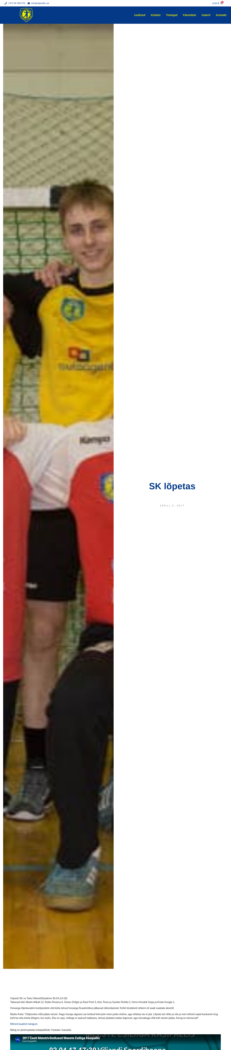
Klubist (155, 15)
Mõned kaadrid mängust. (24, 1024)
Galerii (206, 15)
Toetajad (171, 15)
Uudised (139, 15)
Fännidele (189, 15)
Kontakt (221, 15)
